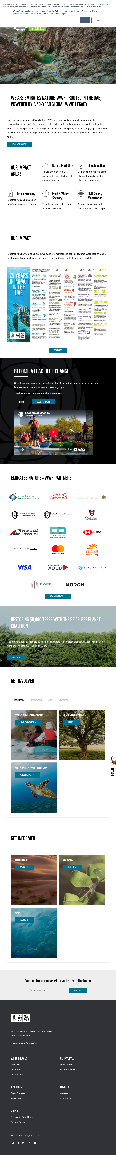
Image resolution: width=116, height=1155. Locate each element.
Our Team (15, 1069)
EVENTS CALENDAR (43, 402)
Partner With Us (68, 1069)
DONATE (112, 772)
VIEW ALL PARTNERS (57, 596)
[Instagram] (23, 1143)
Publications (17, 1098)
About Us (15, 1064)
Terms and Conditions (22, 1117)
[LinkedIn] (29, 1143)
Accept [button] (84, 20)
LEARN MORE (16, 657)
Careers (64, 1093)
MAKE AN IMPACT (26, 775)
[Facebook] (18, 1143)
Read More (58, 350)
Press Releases (19, 1093)
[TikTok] (13, 1143)
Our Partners (17, 1074)
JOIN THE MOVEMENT (27, 722)
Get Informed (66, 1064)
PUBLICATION (68, 860)
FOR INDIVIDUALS (19, 700)
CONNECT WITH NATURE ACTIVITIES (29, 715)
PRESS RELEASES (21, 860)
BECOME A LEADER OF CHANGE (75, 715)
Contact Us (65, 1098)
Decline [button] (97, 20)
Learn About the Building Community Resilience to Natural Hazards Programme (45, 54)
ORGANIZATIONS (36, 700)
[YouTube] (34, 1143)
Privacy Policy (18, 1122)
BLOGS (17, 913)
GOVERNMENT (63, 700)
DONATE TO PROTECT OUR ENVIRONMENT (31, 768)
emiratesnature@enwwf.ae (24, 1043)
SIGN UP (21, 402)
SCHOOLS (50, 700)
